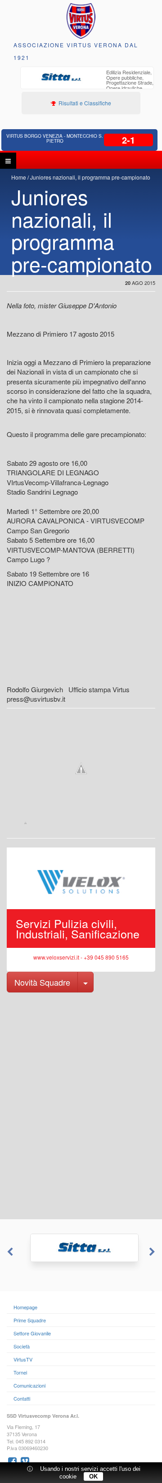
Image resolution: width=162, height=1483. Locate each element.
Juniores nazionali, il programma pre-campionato (90, 177)
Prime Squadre (30, 1320)
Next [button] (153, 1252)
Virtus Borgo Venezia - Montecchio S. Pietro (54, 138)
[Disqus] (81, 1104)
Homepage (25, 1307)
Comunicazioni (29, 1385)
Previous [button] (9, 1252)
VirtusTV (23, 1359)
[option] (87, 83)
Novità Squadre (42, 982)
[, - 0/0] (25, 823)
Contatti (22, 1398)
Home (18, 177)
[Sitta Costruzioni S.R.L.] (81, 1248)
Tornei (20, 1372)
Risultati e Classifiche (84, 103)
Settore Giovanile (32, 1333)
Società (22, 1346)
